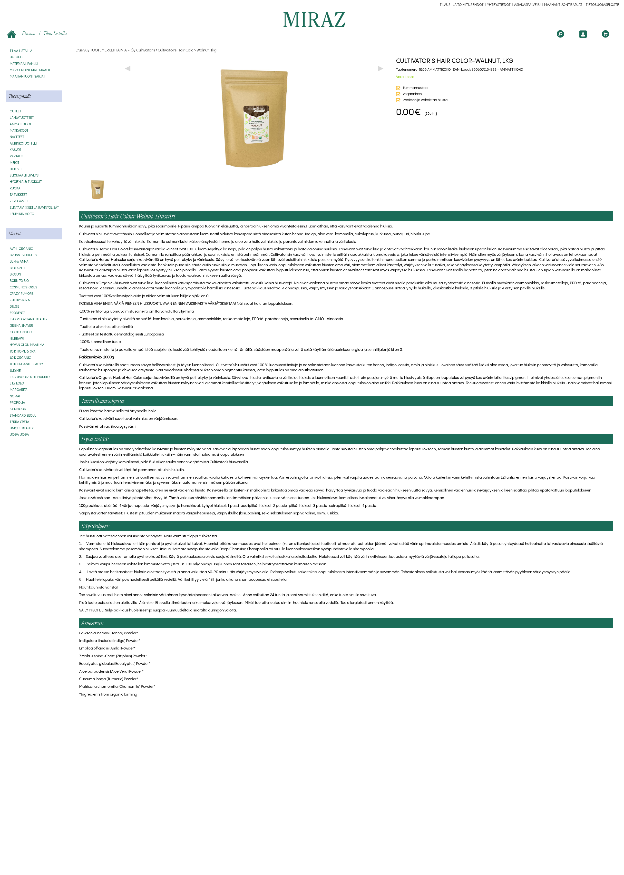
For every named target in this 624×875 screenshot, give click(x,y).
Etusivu (29, 33)
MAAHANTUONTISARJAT (563, 5)
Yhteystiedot (499, 5)
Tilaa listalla (55, 33)
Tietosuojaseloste (602, 5)
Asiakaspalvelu (527, 5)
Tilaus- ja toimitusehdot (462, 5)
